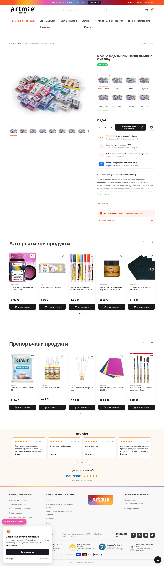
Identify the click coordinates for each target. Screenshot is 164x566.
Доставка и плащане (18, 500)
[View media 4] (42, 131)
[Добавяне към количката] (22, 307)
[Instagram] (139, 535)
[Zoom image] (49, 94)
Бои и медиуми (47, 20)
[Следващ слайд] (33, 268)
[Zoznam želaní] (146, 10)
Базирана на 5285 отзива (82, 481)
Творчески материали (139, 20)
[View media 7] (72, 131)
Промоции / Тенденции (23, 20)
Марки (87, 27)
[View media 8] (81, 131)
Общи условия (15, 513)
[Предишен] (75, 462)
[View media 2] (23, 131)
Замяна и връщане (17, 504)
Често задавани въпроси (20, 509)
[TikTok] (152, 535)
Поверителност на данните (20, 517)
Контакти (50, 519)
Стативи (85, 20)
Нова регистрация (146, 2)
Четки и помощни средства (109, 20)
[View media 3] (33, 131)
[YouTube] (145, 535)
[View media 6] (62, 131)
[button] (79, 313)
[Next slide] (152, 242)
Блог (48, 523)
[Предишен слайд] (12, 268)
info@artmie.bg (133, 508)
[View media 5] (52, 131)
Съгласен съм (27, 552)
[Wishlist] (151, 127)
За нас (49, 500)
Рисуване (45, 27)
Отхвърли (10, 559)
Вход (132, 2)
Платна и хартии (68, 20)
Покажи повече (103, 110)
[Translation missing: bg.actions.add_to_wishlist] (32, 256)
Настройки (44, 559)
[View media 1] (13, 131)
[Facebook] (133, 535)
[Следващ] (88, 462)
